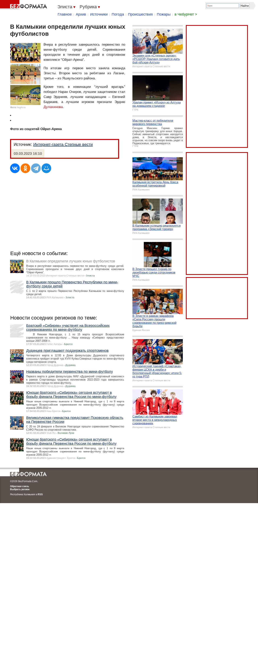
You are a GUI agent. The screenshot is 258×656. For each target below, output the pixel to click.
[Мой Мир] (46, 168)
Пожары (164, 14)
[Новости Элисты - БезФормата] (24, 5)
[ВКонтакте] (15, 168)
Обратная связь (19, 486)
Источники (99, 14)
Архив (81, 14)
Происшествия (140, 14)
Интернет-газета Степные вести (63, 144)
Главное (65, 14)
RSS (40, 494)
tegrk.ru (21, 107)
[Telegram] (36, 168)
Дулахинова (53, 107)
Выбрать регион (19, 489)
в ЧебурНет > (186, 14)
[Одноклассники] (25, 168)
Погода (118, 14)
